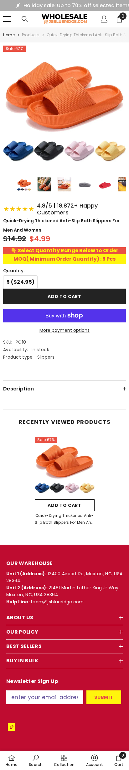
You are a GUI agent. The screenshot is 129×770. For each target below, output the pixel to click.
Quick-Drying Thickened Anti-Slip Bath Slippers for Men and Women (64, 519)
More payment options (64, 330)
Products (30, 34)
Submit (103, 697)
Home (9, 34)
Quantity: (14, 270)
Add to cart (64, 296)
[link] (35, 760)
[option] (64, 483)
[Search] (24, 19)
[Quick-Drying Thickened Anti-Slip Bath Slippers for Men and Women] (65, 466)
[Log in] (104, 19)
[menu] (7, 19)
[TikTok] (11, 727)
